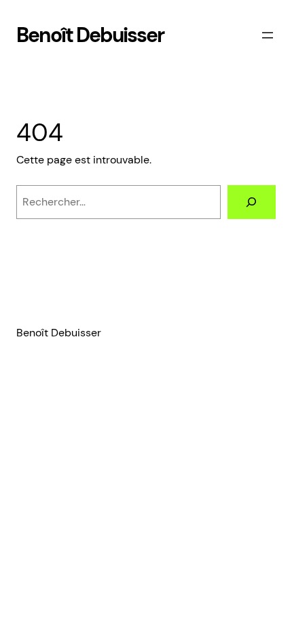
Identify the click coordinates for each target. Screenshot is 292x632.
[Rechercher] (251, 202)
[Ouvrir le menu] (267, 35)
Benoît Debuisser (90, 35)
